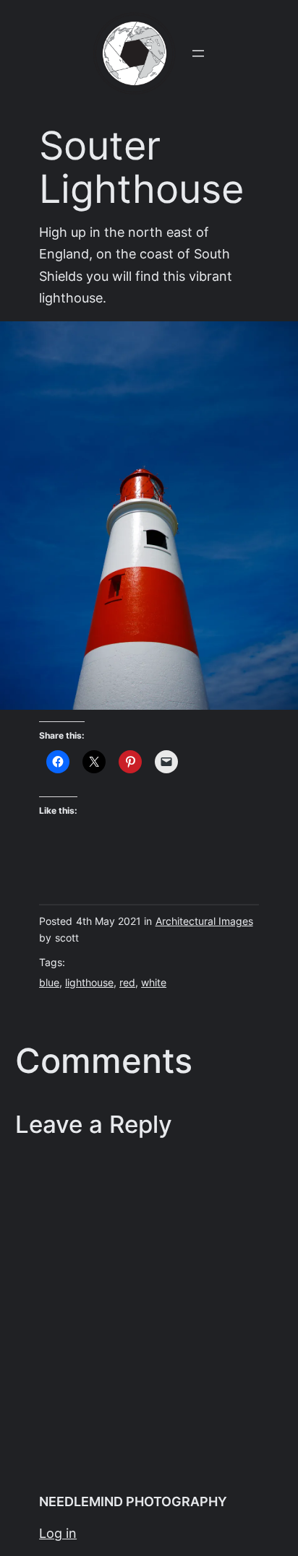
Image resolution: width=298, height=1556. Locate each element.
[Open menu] (198, 53)
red (127, 982)
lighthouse (89, 982)
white (153, 982)
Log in (58, 1533)
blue (49, 982)
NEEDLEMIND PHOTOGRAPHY (133, 1501)
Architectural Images (204, 921)
